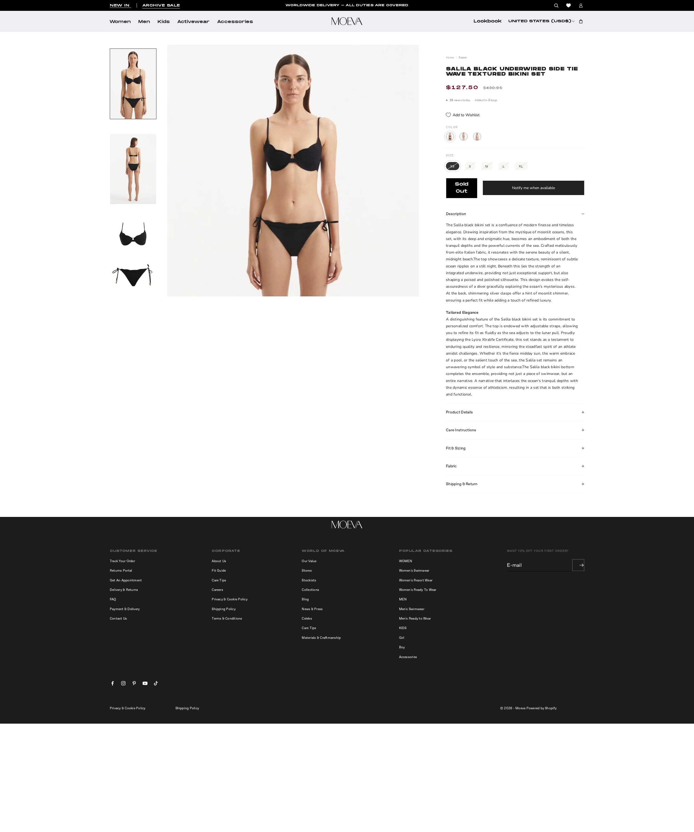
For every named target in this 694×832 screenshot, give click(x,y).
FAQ (113, 599)
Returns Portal (121, 570)
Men (144, 22)
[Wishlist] (568, 5)
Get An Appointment (126, 580)
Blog (305, 599)
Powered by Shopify (541, 708)
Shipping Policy (224, 609)
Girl (401, 638)
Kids (164, 22)
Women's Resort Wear (416, 580)
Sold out (461, 188)
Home (450, 58)
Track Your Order (122, 561)
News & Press (312, 609)
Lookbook (488, 21)
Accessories (235, 22)
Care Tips (219, 580)
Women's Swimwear (414, 570)
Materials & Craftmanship (321, 638)
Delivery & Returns (124, 590)
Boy (402, 647)
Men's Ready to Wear (415, 618)
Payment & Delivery (125, 609)
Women (120, 22)
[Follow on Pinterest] (134, 683)
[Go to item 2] (133, 169)
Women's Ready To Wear (417, 590)
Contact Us (118, 618)
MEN (403, 599)
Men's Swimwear (411, 609)
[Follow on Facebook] (112, 683)
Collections (310, 590)
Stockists (309, 580)
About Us (219, 561)
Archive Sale (161, 5)
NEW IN (120, 5)
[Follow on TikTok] (156, 683)
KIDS (403, 628)
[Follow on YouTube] (145, 683)
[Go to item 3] (133, 254)
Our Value (309, 561)
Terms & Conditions (227, 618)
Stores (306, 570)
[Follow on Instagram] (123, 683)
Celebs (307, 618)
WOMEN (405, 561)
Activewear (193, 22)
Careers (217, 590)
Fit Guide (219, 570)
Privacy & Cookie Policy (230, 599)
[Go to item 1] (133, 83)
